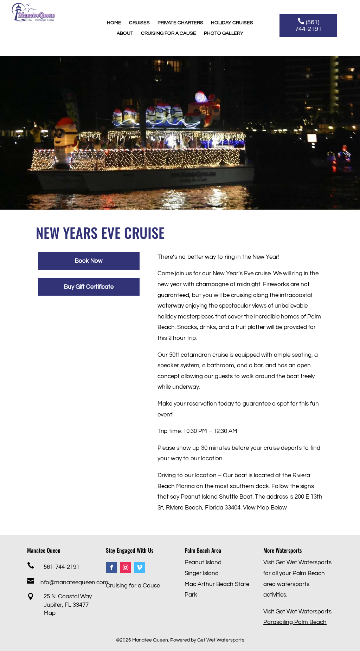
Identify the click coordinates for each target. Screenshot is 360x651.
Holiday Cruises (232, 22)
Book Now (89, 261)
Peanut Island (203, 562)
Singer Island (202, 573)
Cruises (139, 22)
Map (50, 613)
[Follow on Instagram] (125, 567)
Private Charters (180, 22)
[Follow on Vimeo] (139, 567)
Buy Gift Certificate (89, 287)
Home (114, 22)
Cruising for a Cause (168, 33)
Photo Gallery (223, 33)
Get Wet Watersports (220, 640)
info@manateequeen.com (73, 582)
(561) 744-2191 (308, 25)
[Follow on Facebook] (111, 567)
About (125, 33)
